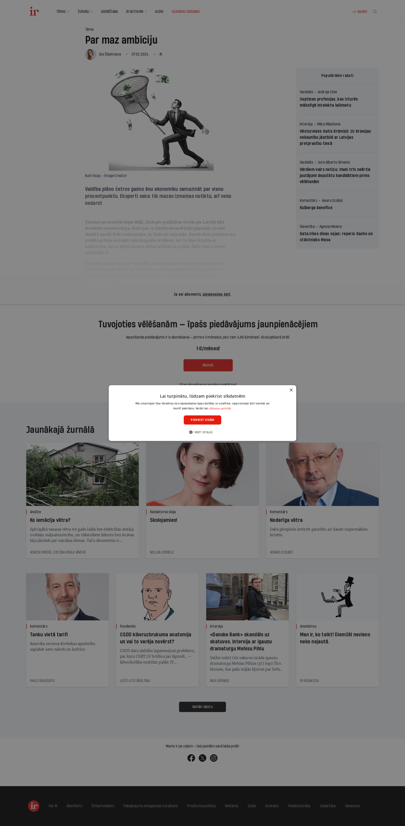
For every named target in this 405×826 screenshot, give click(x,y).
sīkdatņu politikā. (220, 408)
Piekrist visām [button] (202, 420)
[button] (202, 432)
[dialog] (202, 413)
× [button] (291, 390)
